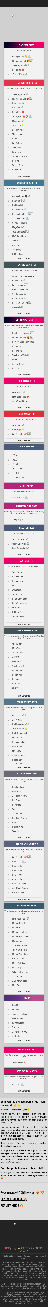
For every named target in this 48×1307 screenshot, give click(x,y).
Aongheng (16, 249)
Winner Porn (17, 165)
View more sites (24, 177)
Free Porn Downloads (26, 773)
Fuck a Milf (17, 392)
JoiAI (14, 460)
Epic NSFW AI (18, 74)
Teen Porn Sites (26, 561)
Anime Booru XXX (19, 1032)
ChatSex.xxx (17, 294)
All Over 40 (17, 976)
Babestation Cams (20, 214)
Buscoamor (17, 468)
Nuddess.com (18, 724)
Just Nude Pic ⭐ (19, 728)
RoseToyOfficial (19, 548)
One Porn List (18, 666)
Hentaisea (17, 103)
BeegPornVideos (19, 603)
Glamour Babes (18, 742)
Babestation (17, 209)
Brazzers (16, 107)
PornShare (16, 169)
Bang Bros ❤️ (18, 70)
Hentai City (17, 875)
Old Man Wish (18, 958)
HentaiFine (17, 870)
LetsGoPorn (17, 143)
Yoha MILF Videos (20, 972)
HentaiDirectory (19, 883)
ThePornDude (18, 616)
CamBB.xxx (17, 280)
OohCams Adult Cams (21, 289)
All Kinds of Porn (19, 796)
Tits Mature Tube (19, 950)
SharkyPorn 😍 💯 (20, 116)
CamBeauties (18, 223)
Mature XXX (17, 927)
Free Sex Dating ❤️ (20, 397)
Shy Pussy (16, 751)
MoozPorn (16, 121)
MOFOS (15, 359)
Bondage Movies (19, 818)
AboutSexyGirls (18, 755)
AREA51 (15, 657)
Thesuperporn (18, 134)
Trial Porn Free (18, 218)
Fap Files (16, 800)
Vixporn (15, 1027)
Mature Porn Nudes (20, 954)
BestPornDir (17, 670)
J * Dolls (16, 1036)
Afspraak (16, 455)
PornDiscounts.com (20, 333)
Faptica (15, 1009)
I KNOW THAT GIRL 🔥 (14, 1199)
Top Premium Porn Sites (26, 320)
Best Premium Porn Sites (23, 342)
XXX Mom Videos (19, 981)
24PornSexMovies (20, 156)
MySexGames (18, 1018)
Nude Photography (20, 733)
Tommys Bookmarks (20, 1014)
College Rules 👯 (19, 56)
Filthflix (15, 464)
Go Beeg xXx (17, 581)
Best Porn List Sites (26, 630)
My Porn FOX (17, 661)
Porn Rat (16, 683)
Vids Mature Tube (19, 945)
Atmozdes (16, 590)
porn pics (9, 1139)
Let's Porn (16, 152)
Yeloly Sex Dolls (19, 544)
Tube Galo (16, 147)
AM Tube (16, 245)
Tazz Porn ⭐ (18, 125)
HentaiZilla (17, 866)
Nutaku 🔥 (17, 429)
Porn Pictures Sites (26, 702)
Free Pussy (17, 737)
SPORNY (15, 688)
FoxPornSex (17, 607)
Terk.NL (15, 240)
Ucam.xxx (16, 715)
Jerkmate (16, 425)
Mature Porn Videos (20, 936)
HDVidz (15, 822)
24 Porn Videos (18, 130)
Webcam (16, 809)
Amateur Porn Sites (26, 183)
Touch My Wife (18, 65)
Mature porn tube (19, 932)
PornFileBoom (18, 787)
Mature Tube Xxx (19, 923)
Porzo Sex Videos (19, 599)
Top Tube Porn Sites (26, 83)
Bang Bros (16, 346)
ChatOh (15, 473)
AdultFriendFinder (20, 401)
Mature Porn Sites (26, 905)
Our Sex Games (18, 892)
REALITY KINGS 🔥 (12, 1205)
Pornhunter (17, 675)
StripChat (23, 276)
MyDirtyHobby (18, 236)
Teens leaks (17, 831)
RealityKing (17, 351)
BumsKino (16, 804)
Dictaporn (16, 679)
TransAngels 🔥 (19, 1062)
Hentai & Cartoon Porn (26, 844)
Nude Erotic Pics (19, 759)
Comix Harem (18, 477)
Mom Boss (16, 985)
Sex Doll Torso (18, 539)
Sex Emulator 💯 (19, 434)
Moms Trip (16, 967)
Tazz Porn (16, 652)
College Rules (18, 364)
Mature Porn (17, 941)
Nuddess (16, 205)
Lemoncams (17, 285)
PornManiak (17, 1005)
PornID (15, 138)
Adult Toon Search (20, 888)
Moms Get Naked (19, 963)
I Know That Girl (21, 337)
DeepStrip (16, 519)
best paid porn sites (12, 1146)
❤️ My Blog (10, 1248)
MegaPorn (16, 227)
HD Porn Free (18, 612)
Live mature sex (19, 919)
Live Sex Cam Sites (26, 265)
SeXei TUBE (17, 594)
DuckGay (16, 1084)
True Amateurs (18, 232)
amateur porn (33, 1136)
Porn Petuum (17, 746)
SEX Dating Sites (26, 381)
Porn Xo (15, 161)
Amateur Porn (18, 813)
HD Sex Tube (17, 254)
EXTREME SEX (18, 576)
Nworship (16, 200)
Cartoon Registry (19, 879)
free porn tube (19, 1136)
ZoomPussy (17, 572)
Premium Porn (18, 827)
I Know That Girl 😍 (20, 61)
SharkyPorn (17, 644)
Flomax (15, 585)
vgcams (15, 307)
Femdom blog (18, 1023)
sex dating (18, 1139)
